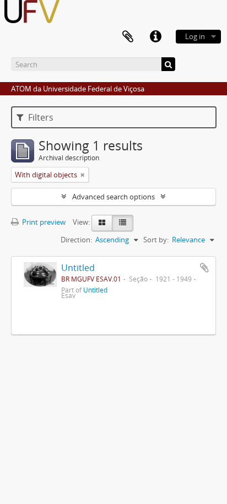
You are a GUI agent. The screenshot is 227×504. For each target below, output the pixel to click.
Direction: (76, 240)
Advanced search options (113, 197)
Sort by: (156, 240)
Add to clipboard (204, 267)
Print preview (43, 222)
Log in (195, 36)
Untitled (78, 268)
